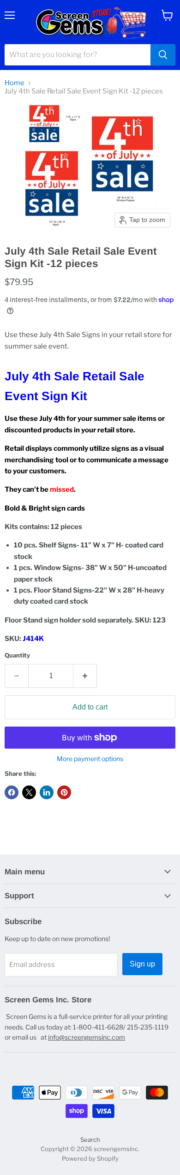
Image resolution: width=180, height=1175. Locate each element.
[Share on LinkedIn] (47, 792)
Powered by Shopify (90, 1158)
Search (90, 1139)
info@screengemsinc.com (86, 1037)
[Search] (162, 54)
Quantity (17, 655)
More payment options (90, 758)
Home (14, 83)
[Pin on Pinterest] (64, 792)
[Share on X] (29, 792)
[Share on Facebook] (11, 792)
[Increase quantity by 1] (85, 676)
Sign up (142, 964)
